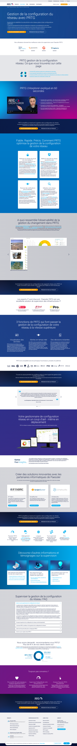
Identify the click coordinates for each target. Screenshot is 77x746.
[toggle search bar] (69, 4)
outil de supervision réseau (26, 191)
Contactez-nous (56, 1)
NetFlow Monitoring (56, 581)
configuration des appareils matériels (30, 228)
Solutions (22, 4)
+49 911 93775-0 (60, 726)
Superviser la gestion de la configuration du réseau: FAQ (40, 76)
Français (68, 1)
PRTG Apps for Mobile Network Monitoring (38, 582)
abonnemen (66, 537)
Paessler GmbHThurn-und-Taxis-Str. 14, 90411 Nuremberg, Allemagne (62, 721)
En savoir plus (12, 505)
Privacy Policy (42, 743)
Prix (27, 4)
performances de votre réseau (29, 173)
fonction (46, 196)
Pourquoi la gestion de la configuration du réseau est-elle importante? (30, 622)
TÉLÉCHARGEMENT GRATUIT (16, 32)
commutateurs (43, 202)
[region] (38, 743)
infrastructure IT (25, 192)
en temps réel (26, 227)
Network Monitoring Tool (57, 577)
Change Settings (57, 743)
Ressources (32, 4)
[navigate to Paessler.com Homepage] (10, 4)
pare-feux (50, 202)
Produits (17, 4)
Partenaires (39, 4)
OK (66, 743)
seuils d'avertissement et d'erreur (25, 196)
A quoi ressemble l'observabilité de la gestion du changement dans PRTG (43, 73)
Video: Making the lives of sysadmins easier (17, 577)
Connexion (62, 1)
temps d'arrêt (32, 166)
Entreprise (50, 1)
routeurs (54, 201)
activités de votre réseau (30, 163)
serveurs (49, 201)
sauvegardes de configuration (37, 227)
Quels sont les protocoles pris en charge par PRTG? (26, 628)
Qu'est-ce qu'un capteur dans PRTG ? (23, 631)
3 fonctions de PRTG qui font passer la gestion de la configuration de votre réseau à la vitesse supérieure (49, 74)
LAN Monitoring (55, 579)
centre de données (46, 193)
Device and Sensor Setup (35, 580)
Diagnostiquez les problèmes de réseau (23, 226)
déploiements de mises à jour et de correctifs (53, 227)
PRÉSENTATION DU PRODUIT (36, 32)
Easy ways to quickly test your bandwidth (16, 579)
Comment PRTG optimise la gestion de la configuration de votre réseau (43, 71)
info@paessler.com (60, 724)
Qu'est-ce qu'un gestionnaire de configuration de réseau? (28, 603)
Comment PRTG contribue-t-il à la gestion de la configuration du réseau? (31, 625)
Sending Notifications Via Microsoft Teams (17, 576)
